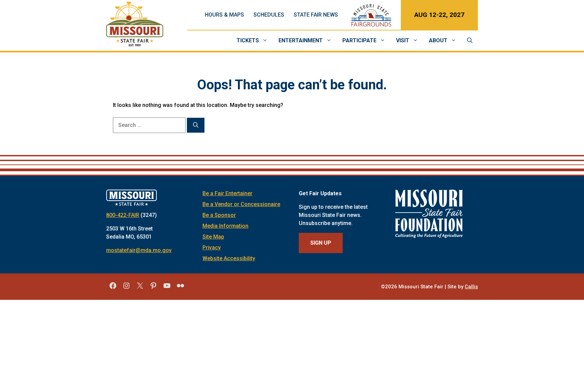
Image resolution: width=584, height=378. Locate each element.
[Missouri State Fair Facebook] (113, 288)
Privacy (211, 247)
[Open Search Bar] (470, 40)
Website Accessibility (228, 258)
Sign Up (320, 243)
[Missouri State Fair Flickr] (180, 288)
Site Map (213, 237)
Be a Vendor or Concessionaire (241, 204)
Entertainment (300, 40)
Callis (471, 287)
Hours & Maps (224, 15)
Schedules (268, 15)
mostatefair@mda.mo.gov (139, 250)
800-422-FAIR (122, 215)
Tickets (248, 40)
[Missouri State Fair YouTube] (167, 288)
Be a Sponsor (219, 215)
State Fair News (316, 15)
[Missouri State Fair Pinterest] (153, 288)
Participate (359, 40)
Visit (402, 40)
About (438, 40)
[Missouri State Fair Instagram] (126, 288)
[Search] (195, 125)
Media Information (225, 226)
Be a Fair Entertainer (227, 193)
